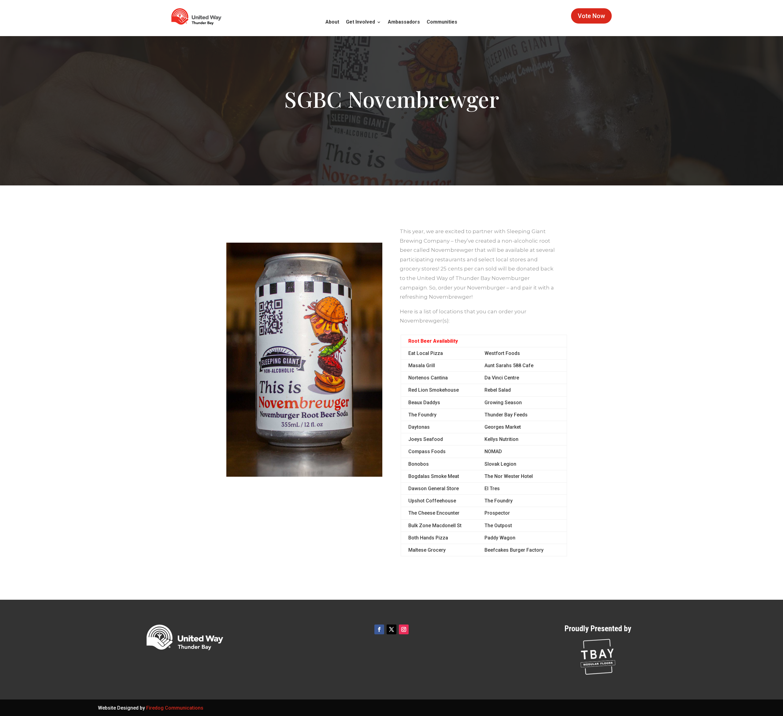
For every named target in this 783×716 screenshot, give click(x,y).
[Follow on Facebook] (379, 629)
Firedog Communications (174, 708)
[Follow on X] (391, 629)
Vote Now (591, 16)
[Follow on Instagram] (404, 629)
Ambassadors (404, 22)
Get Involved (360, 22)
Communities (442, 22)
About (332, 22)
